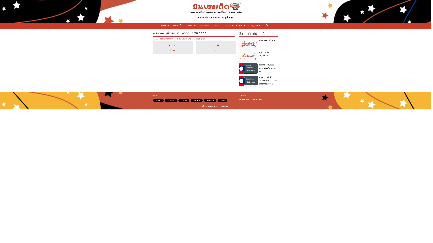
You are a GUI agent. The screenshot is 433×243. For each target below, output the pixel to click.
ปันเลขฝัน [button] (217, 25)
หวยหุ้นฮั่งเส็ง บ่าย (166, 38)
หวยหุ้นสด (253, 25)
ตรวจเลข (158, 100)
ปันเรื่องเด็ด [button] (177, 25)
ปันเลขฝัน (184, 100)
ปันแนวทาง (196, 100)
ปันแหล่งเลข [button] (204, 25)
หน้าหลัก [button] (165, 25)
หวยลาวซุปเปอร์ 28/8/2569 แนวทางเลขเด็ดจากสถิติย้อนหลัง (268, 80)
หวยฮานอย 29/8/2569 (267, 40)
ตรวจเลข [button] (229, 25)
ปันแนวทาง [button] (191, 25)
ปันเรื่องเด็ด (171, 100)
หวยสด (239, 25)
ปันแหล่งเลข (210, 100)
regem (222, 100)
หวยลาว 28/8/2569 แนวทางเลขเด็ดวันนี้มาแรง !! (267, 68)
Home (155, 38)
